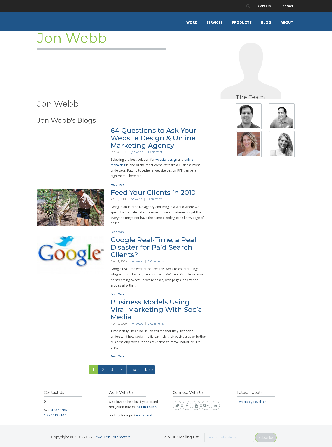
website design (166, 159)
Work (191, 22)
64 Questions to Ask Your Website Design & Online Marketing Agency (153, 138)
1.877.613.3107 (55, 415)
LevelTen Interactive (112, 437)
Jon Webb (137, 152)
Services (214, 22)
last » (149, 369)
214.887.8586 (57, 410)
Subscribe (266, 437)
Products (242, 22)
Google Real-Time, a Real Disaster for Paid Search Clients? (153, 247)
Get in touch (146, 407)
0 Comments (154, 199)
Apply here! (144, 415)
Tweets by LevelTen (252, 401)
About (287, 22)
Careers (264, 6)
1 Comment (155, 152)
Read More (118, 184)
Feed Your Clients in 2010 (153, 192)
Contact (286, 6)
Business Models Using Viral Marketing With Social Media (157, 309)
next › (135, 369)
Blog (266, 22)
